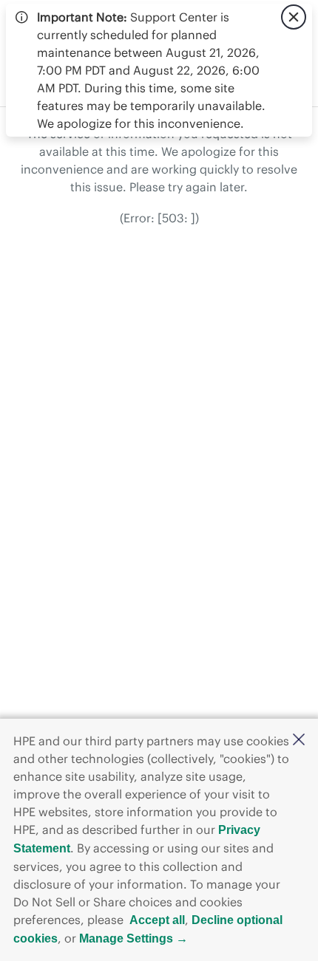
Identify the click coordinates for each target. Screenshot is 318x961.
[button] (299, 740)
